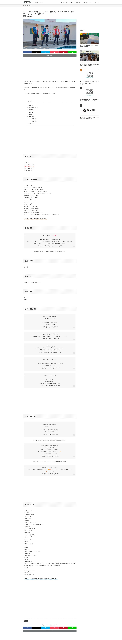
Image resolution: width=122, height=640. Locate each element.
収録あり (31, 114)
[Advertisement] (50, 67)
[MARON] (27, 2)
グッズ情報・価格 (33, 107)
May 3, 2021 (59, 246)
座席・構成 (31, 112)
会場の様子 (31, 110)
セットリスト (32, 123)
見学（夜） (31, 116)
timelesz (30, 16)
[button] (27, 52)
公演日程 (31, 105)
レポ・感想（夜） (33, 121)
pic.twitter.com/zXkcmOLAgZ (58, 243)
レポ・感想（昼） (33, 119)
